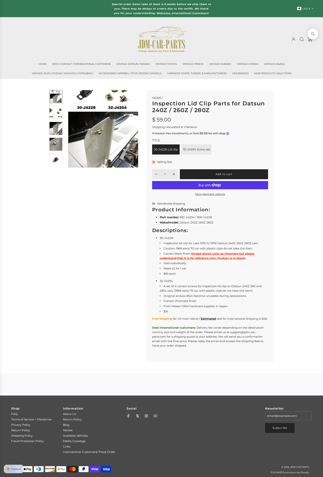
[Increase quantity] (174, 174)
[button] (74, 129)
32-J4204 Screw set (196, 149)
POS (273, 472)
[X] (137, 416)
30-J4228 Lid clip (166, 149)
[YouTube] (155, 416)
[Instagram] (146, 416)
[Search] (302, 39)
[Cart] (310, 39)
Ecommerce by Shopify (296, 472)
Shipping (158, 127)
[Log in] (293, 39)
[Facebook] (128, 416)
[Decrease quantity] (156, 174)
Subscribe (280, 428)
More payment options (210, 194)
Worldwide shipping (171, 203)
